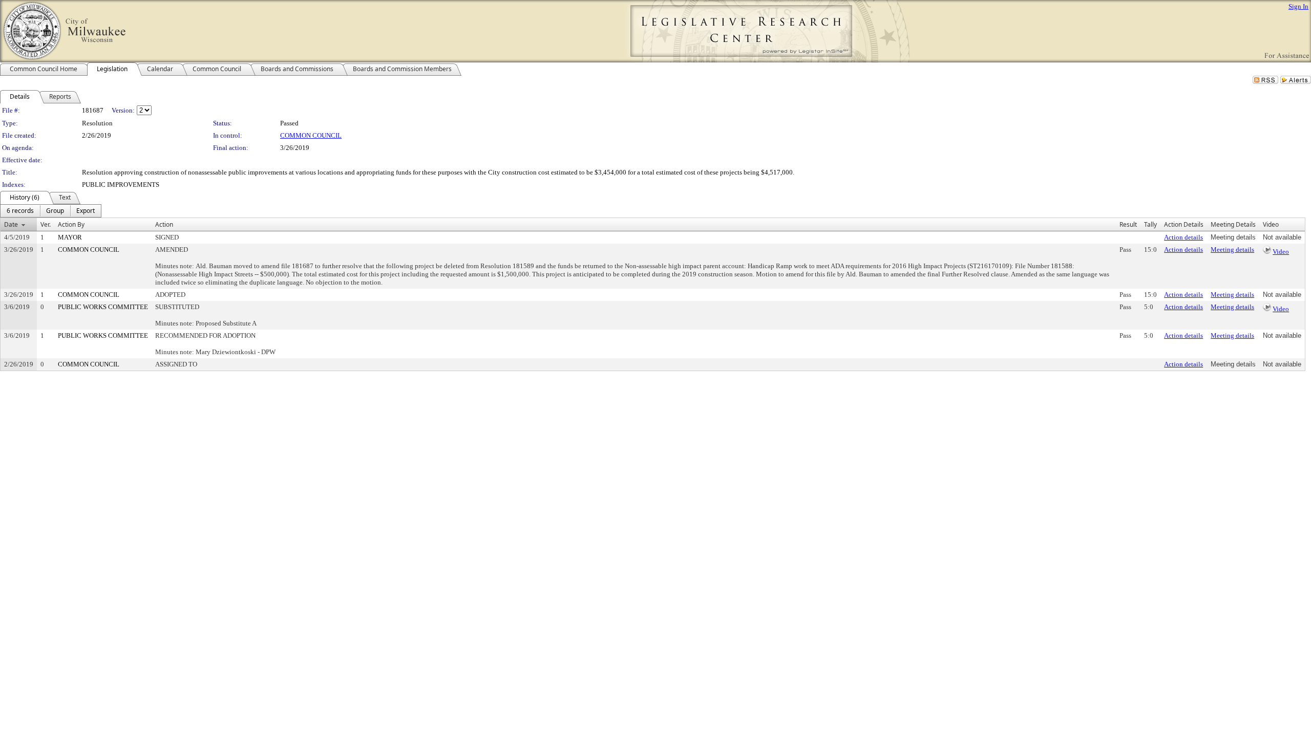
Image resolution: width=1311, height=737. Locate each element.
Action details (1183, 237)
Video (1281, 251)
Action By (71, 224)
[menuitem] (20, 211)
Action (164, 224)
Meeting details (1232, 249)
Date (11, 224)
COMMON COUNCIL (311, 135)
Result (1128, 224)
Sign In (1298, 6)
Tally (1150, 224)
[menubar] (50, 211)
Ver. (45, 224)
